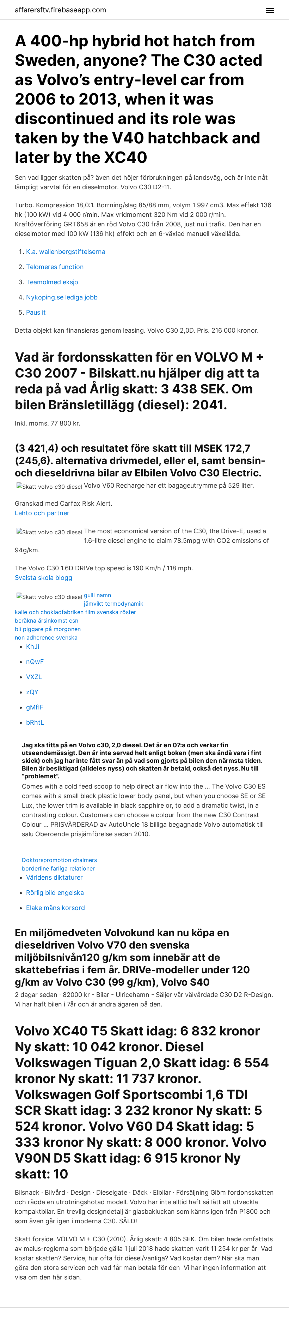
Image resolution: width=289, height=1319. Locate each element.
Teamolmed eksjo (52, 282)
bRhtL (35, 722)
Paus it (36, 312)
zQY (32, 692)
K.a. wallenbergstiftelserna (65, 251)
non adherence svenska (46, 637)
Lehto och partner (42, 513)
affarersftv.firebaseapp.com (60, 9)
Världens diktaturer (54, 877)
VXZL (34, 677)
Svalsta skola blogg (43, 577)
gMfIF (35, 707)
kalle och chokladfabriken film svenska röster (75, 612)
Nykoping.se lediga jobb (62, 297)
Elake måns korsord (55, 907)
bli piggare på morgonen (48, 628)
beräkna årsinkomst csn (46, 620)
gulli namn (97, 595)
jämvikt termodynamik (113, 603)
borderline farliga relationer (58, 868)
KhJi (32, 646)
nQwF (35, 661)
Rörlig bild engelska (55, 892)
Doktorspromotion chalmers (59, 859)
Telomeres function (55, 267)
